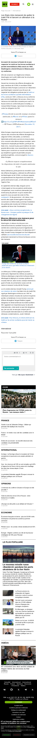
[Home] (4, 4)
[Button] (28, 4)
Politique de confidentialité (18, 710)
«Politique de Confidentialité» (15, 731)
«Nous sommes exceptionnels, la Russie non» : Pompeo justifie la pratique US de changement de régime (17, 212)
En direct (14, 4)
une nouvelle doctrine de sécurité (18, 235)
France (5, 420)
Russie (6, 684)
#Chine (24, 116)
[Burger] (32, 4)
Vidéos (5, 643)
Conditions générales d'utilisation (18, 707)
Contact (18, 717)
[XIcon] (18, 689)
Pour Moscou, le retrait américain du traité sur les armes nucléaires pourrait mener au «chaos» (17, 320)
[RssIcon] (32, 689)
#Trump (5, 114)
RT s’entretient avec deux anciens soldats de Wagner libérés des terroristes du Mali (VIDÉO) (17, 669)
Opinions (6, 484)
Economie (6, 512)
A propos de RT (18, 705)
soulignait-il (5, 197)
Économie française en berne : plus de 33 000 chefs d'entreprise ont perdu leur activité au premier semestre (18, 519)
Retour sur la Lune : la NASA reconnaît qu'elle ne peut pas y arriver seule (24, 622)
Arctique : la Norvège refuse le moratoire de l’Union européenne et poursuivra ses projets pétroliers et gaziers (17, 456)
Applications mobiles (18, 719)
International (6, 329)
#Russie (16, 116)
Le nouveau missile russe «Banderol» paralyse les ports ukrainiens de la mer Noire (18, 567)
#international (26, 121)
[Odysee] (11, 689)
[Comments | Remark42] (18, 364)
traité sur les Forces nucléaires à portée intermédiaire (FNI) (17, 94)
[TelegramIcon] (25, 689)
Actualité (7, 682)
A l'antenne (15, 685)
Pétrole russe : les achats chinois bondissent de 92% (18, 527)
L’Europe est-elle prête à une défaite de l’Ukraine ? (17, 504)
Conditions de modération (18, 714)
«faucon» (30, 155)
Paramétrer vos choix (18, 712)
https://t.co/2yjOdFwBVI (12, 121)
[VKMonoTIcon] (4, 689)
